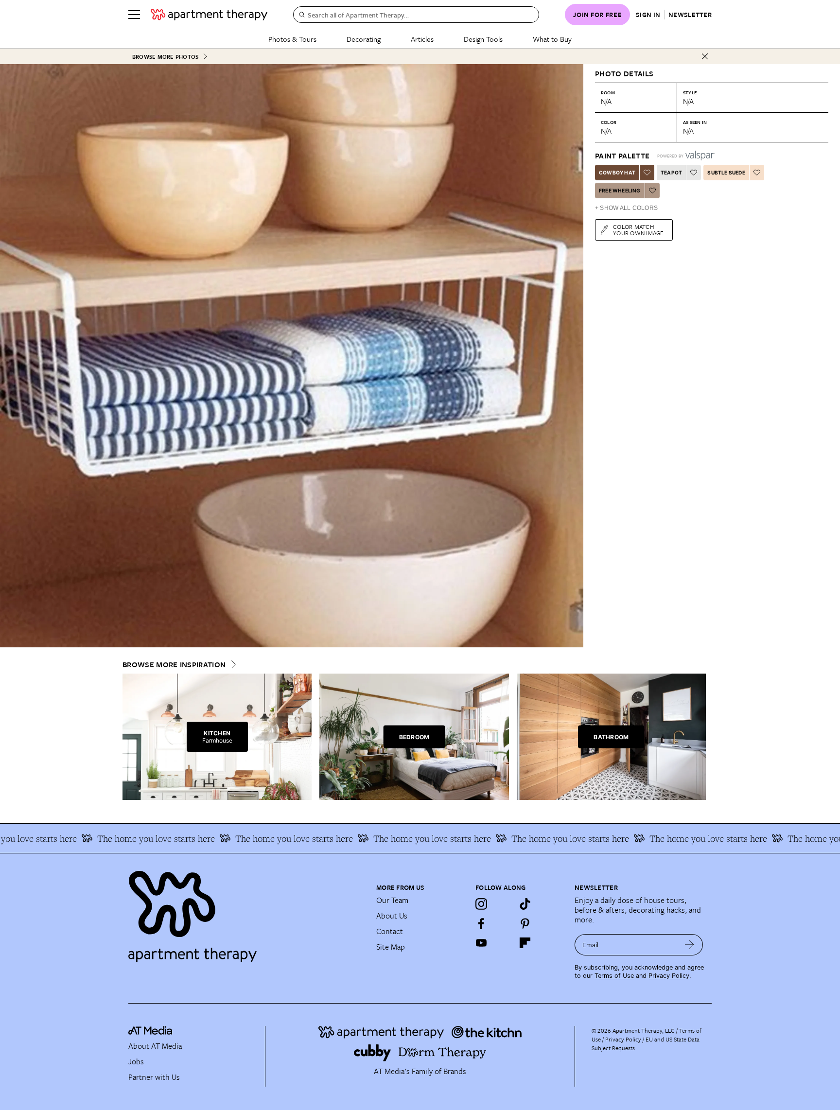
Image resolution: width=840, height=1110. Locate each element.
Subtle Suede (726, 172)
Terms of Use (614, 975)
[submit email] (689, 944)
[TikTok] (525, 904)
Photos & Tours (292, 39)
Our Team (392, 900)
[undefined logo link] (209, 14)
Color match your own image (638, 229)
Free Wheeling (620, 190)
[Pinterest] (525, 923)
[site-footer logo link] (150, 1032)
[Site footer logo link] (246, 912)
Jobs (136, 1061)
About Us (391, 915)
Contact (389, 931)
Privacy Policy (668, 975)
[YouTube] (481, 943)
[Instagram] (481, 904)
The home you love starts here (114, 838)
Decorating (364, 39)
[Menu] (134, 14)
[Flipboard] (525, 943)
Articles (422, 39)
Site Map (390, 947)
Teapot (671, 172)
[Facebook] (481, 923)
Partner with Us (154, 1077)
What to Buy (552, 39)
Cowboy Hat (617, 172)
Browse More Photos (165, 56)
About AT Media (155, 1046)
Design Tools (483, 39)
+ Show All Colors (626, 208)
